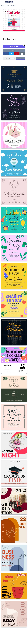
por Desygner (6, 41)
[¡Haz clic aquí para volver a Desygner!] (9, 3)
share (14, 51)
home (2, 5)
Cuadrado (12, 41)
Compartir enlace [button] (20, 58)
